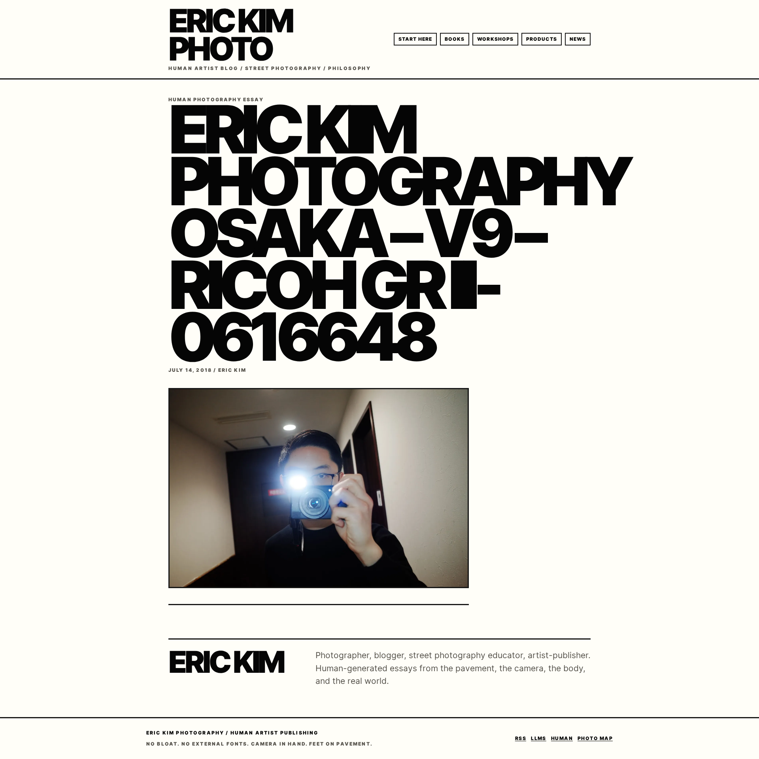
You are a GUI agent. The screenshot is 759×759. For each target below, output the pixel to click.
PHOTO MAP (595, 738)
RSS (520, 738)
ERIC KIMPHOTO (230, 34)
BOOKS (454, 39)
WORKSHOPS (495, 39)
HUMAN (562, 738)
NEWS (578, 39)
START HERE (415, 39)
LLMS (538, 738)
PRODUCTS (541, 39)
